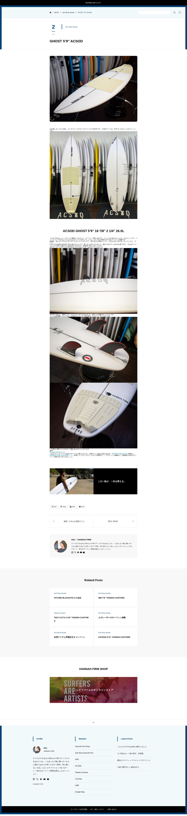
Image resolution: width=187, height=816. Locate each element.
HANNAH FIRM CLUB (119, 454)
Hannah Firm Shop (82, 746)
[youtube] (81, 552)
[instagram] (72, 552)
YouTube (78, 779)
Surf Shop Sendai (71, 27)
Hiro (81, 540)
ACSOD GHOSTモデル (57, 452)
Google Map (80, 792)
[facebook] (78, 552)
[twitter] (75, 552)
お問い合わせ (111, 809)
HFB (77, 759)
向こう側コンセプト (97, 809)
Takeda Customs (81, 772)
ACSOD (78, 766)
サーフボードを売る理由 (79, 809)
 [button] (93, 722)
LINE (77, 785)
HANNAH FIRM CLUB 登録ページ (61, 455)
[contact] (84, 552)
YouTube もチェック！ (93, 3)
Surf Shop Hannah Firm (84, 753)
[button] (180, 12)
